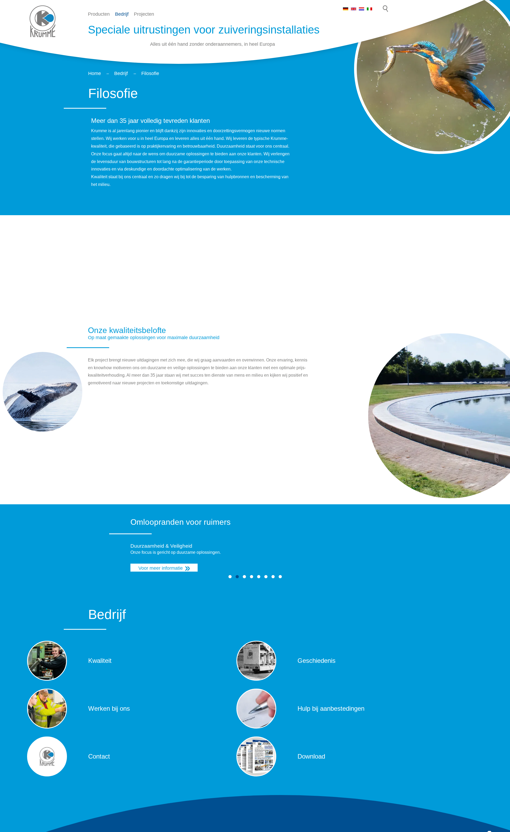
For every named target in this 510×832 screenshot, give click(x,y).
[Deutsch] (345, 8)
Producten (99, 14)
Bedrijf (122, 14)
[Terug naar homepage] (42, 21)
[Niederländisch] (361, 8)
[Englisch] (353, 8)
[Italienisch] (369, 8)
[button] (230, 576)
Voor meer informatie (160, 568)
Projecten (144, 14)
